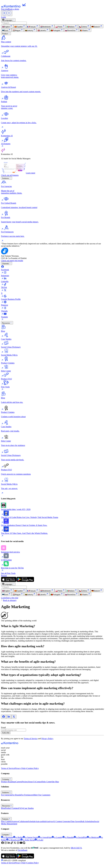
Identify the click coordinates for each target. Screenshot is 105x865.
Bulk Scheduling (87, 821)
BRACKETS (76, 848)
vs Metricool (94, 837)
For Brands (16, 795)
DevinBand (22, 850)
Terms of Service (31, 738)
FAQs (20, 808)
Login (3, 17)
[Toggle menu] (6, 13)
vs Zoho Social (29, 840)
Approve (15, 821)
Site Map (55, 782)
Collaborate (23, 821)
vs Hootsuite (8, 837)
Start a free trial (12, 598)
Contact (38, 782)
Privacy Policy (47, 738)
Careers (19, 782)
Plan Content (6, 821)
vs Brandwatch (14, 840)
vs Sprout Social (31, 837)
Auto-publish (40, 821)
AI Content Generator (62, 821)
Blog (3, 808)
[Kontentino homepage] (14, 7)
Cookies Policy (33, 768)
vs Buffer (19, 837)
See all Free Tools (8, 573)
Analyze (49, 821)
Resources (6, 323)
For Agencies (6, 795)
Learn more (30, 173)
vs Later (40, 840)
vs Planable (69, 837)
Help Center (47, 782)
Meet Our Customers (41, 795)
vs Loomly (58, 837)
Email (3, 727)
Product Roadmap (8, 782)
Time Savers (76, 821)
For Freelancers (27, 795)
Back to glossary (10, 600)
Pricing (4, 575)
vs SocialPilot (81, 837)
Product (5, 34)
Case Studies (28, 808)
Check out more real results (12, 260)
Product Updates (11, 808)
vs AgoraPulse (46, 837)
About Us (31, 782)
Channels (5, 264)
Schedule (31, 821)
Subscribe (5, 733)
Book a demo (13, 9)
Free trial (4, 9)
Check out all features (10, 175)
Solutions (5, 178)
